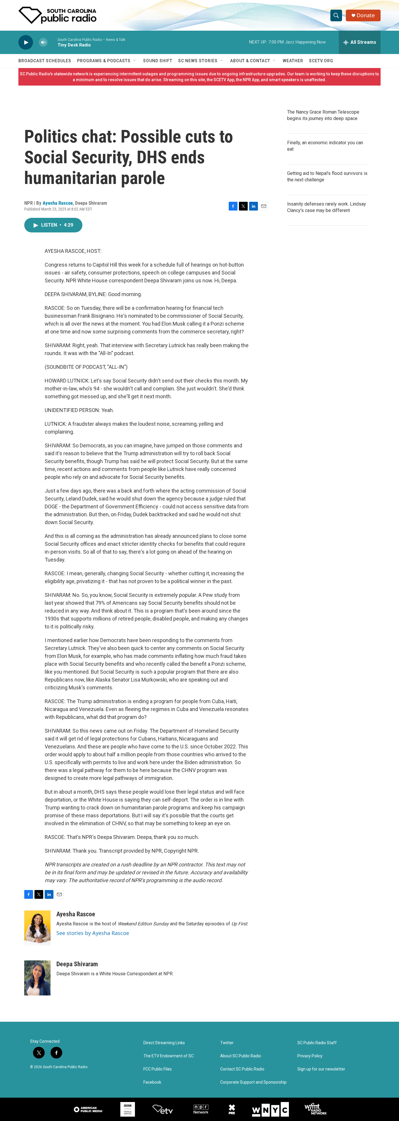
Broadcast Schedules (44, 60)
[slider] (52, 42)
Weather (293, 60)
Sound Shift (157, 60)
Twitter (227, 1043)
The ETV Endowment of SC (168, 1056)
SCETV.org (321, 60)
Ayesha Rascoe (58, 203)
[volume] (43, 42)
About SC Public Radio (240, 1056)
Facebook (152, 1082)
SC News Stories (198, 60)
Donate (366, 15)
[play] (25, 42)
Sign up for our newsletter (321, 1069)
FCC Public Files (157, 1069)
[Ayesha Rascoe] (37, 928)
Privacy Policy (309, 1056)
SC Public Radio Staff (317, 1043)
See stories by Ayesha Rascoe (92, 932)
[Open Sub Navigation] (135, 60)
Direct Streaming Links (164, 1043)
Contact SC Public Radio (242, 1069)
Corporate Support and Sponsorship (253, 1082)
